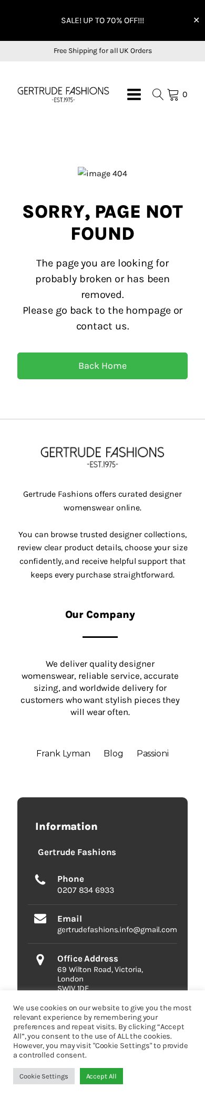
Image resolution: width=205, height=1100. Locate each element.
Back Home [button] (102, 365)
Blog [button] (114, 754)
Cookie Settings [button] (43, 1076)
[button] (63, 94)
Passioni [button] (153, 754)
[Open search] (158, 94)
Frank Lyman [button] (63, 754)
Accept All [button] (101, 1076)
